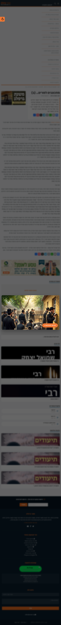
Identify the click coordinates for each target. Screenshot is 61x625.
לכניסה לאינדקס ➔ (50, 325)
